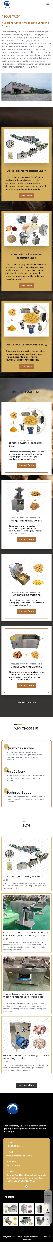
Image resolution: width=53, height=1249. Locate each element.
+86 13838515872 (14, 1146)
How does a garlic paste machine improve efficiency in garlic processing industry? (26, 934)
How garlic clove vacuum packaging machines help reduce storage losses (24, 995)
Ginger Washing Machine (26, 666)
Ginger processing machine (31, 518)
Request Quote (26, 465)
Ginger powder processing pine (25, 344)
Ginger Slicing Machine (26, 595)
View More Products (26, 702)
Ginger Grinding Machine (26, 520)
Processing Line (26, 440)
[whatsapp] (26, 1186)
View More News (26, 1085)
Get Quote (26, 195)
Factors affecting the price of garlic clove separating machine (26, 1057)
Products (15, 518)
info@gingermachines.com (19, 1155)
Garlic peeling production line (25, 171)
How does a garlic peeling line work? (23, 876)
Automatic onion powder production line (26, 256)
